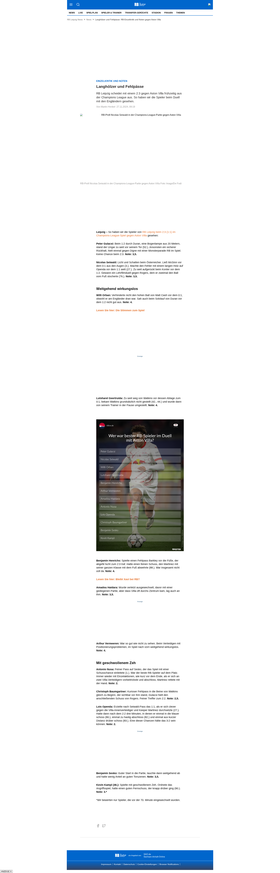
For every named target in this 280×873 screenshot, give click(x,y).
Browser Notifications (169, 864)
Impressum (106, 864)
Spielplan (92, 13)
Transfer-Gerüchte (136, 13)
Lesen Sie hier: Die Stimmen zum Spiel (120, 310)
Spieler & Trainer (111, 13)
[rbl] (120, 855)
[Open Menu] (71, 5)
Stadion (156, 13)
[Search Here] (78, 5)
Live (80, 13)
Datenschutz (129, 864)
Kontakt (117, 864)
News (72, 13)
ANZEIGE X (6, 871)
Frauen (168, 13)
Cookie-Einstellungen (147, 864)
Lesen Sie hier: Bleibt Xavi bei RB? (118, 579)
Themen (180, 13)
